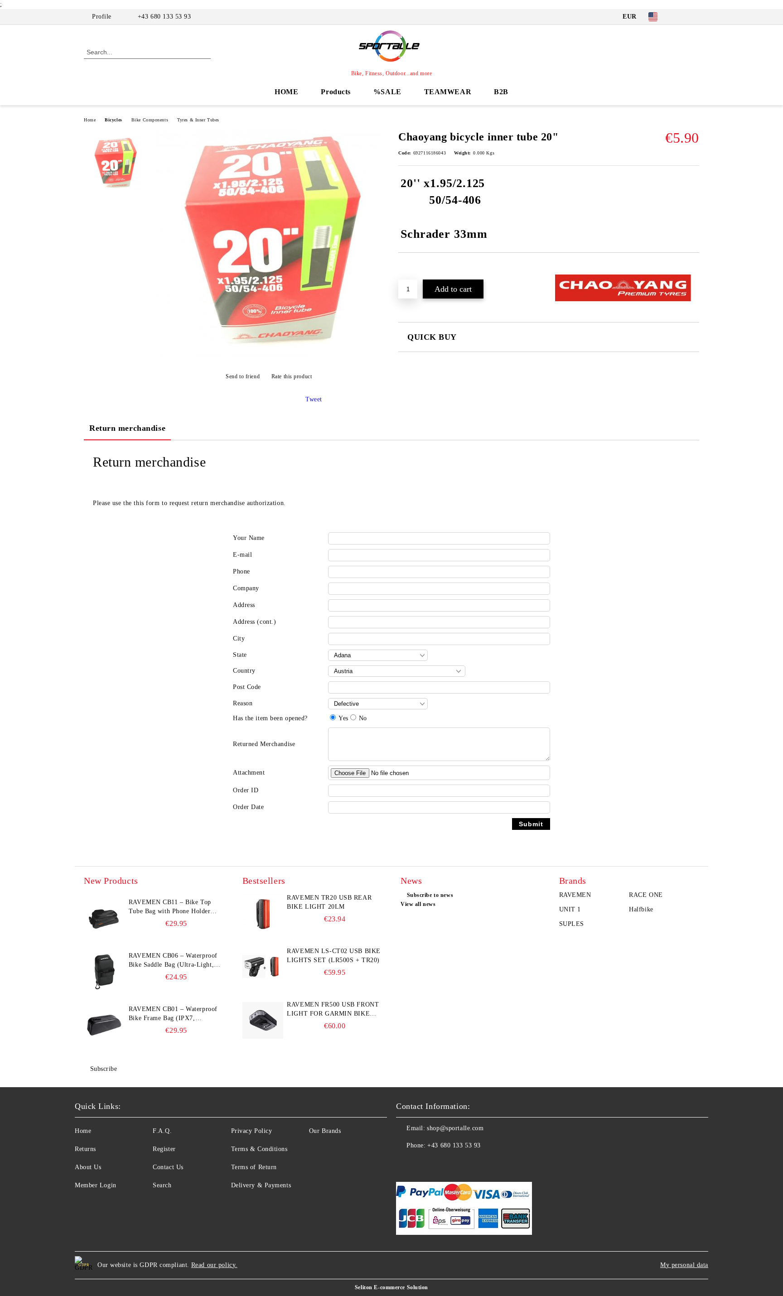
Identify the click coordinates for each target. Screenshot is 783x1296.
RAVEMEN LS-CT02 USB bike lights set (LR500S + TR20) (333, 956)
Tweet (313, 399)
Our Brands (325, 1130)
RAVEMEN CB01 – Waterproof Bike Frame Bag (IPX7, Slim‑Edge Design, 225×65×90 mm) (173, 1014)
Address (244, 605)
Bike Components (149, 119)
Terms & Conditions (259, 1149)
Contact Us (168, 1167)
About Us (88, 1167)
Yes (343, 718)
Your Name (249, 538)
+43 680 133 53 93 (164, 16)
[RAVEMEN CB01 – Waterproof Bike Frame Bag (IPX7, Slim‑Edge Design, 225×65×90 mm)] (104, 1025)
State (240, 654)
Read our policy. (214, 1265)
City (239, 638)
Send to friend (243, 376)
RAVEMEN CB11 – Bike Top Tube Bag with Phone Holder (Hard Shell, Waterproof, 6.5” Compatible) (171, 907)
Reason (242, 703)
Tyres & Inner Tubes (198, 119)
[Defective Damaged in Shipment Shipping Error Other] (378, 703)
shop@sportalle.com (455, 1128)
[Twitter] (694, 17)
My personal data (684, 1265)
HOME (286, 92)
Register (164, 1149)
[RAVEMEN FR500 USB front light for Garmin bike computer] (262, 1020)
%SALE (387, 92)
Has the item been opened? (270, 718)
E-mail (242, 554)
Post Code (247, 687)
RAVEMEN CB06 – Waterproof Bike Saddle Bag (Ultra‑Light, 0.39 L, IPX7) (173, 960)
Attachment (249, 772)
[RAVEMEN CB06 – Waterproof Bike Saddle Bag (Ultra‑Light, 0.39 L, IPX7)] (104, 971)
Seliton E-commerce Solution (391, 1287)
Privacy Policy (251, 1130)
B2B (501, 92)
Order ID (245, 790)
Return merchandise (127, 428)
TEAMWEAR (447, 92)
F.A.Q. (162, 1130)
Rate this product (291, 376)
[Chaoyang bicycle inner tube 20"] (268, 354)
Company (246, 588)
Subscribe (103, 1068)
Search (162, 1185)
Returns (85, 1149)
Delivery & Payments (261, 1185)
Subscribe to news (430, 895)
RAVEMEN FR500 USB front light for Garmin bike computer (333, 1009)
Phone (241, 571)
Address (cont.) (254, 621)
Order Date (248, 807)
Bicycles (113, 119)
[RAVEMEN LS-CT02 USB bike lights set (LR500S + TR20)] (262, 967)
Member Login (95, 1185)
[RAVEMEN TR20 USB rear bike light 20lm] (262, 913)
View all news (418, 904)
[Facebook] (681, 17)
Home (90, 119)
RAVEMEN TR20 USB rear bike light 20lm (329, 902)
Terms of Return (254, 1167)
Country (244, 670)
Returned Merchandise (264, 744)
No (363, 718)
